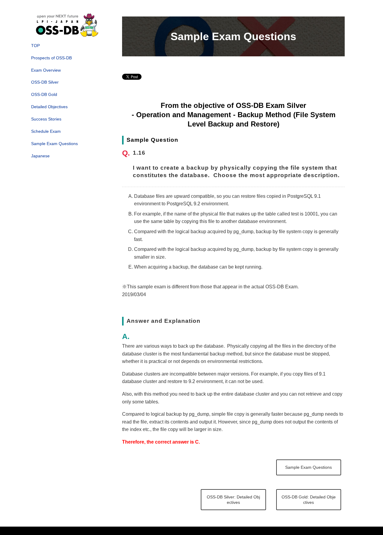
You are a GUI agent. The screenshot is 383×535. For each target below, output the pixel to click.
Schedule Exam (46, 131)
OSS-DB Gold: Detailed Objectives (309, 500)
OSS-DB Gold (44, 94)
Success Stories (46, 119)
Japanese (40, 155)
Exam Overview (46, 70)
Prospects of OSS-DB (51, 57)
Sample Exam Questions (54, 143)
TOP (35, 45)
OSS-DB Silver (45, 82)
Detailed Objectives (49, 106)
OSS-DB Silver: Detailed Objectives (233, 500)
